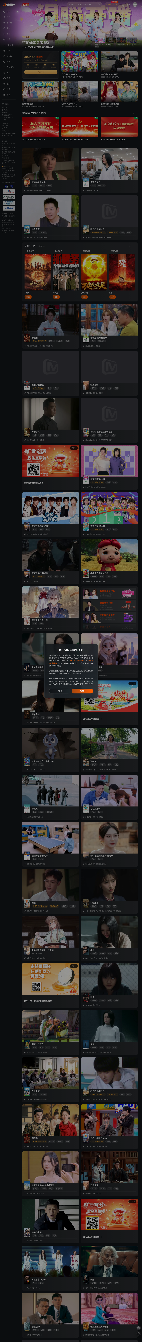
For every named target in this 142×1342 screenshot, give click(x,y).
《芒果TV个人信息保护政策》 (77, 660)
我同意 (82, 691)
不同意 (60, 691)
